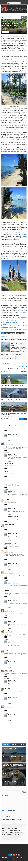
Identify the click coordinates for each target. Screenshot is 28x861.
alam (11, 826)
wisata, (6, 29)
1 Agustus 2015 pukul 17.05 (9, 611)
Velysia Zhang (8, 670)
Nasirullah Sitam (12, 434)
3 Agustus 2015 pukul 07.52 (13, 534)
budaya (3, 403)
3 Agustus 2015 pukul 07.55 (13, 564)
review (19, 834)
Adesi (5, 706)
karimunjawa (4, 375)
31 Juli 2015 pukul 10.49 (13, 455)
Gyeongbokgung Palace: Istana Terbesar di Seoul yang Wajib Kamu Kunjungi (13, 414)
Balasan (7, 433)
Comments (22, 744)
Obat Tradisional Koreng (10, 472)
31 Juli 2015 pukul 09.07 (9, 465)
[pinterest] (15, 1)
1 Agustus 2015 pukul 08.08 (9, 573)
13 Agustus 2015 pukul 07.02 (9, 689)
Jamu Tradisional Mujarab (11, 516)
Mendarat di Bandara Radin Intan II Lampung (11, 399)
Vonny (6, 610)
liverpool (17, 832)
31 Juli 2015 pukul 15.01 (9, 526)
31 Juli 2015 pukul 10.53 (9, 473)
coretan (4, 828)
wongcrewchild (8, 551)
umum (11, 839)
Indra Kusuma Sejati (9, 443)
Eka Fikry (6, 650)
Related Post (4, 371)
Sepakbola (16, 836)
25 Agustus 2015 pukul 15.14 (13, 716)
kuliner (11, 832)
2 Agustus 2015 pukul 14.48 (9, 651)
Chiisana (6, 499)
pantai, (3, 29)
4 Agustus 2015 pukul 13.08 (9, 671)
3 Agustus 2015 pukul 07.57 (13, 601)
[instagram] (17, 1)
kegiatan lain (4, 389)
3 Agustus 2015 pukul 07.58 (13, 622)
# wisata (22, 333)
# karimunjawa (12, 333)
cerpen (19, 826)
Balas (5, 430)
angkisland (7, 688)
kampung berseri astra (7, 830)
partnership (9, 834)
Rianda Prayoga (8, 631)
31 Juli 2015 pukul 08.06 (9, 444)
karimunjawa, (22, 28)
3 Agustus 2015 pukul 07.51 (13, 492)
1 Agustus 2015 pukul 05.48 (9, 552)
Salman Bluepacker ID (10, 425)
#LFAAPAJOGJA (5, 826)
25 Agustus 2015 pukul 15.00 (9, 707)
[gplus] (13, 1)
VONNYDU (6, 615)
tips (8, 839)
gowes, (18, 28)
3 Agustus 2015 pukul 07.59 (13, 642)
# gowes (6, 333)
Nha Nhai (6, 590)
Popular (5, 744)
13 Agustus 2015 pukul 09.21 (13, 681)
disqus (25, 419)
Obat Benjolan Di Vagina (10, 464)
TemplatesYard (13, 857)
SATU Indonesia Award (7, 836)
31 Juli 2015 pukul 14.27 (9, 518)
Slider (3, 839)
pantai (3, 834)
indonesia (14, 828)
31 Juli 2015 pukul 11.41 (9, 481)
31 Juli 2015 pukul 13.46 (9, 500)
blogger (21, 419)
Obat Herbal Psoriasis (10, 543)
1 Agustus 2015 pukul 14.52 (9, 591)
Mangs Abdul (7, 572)
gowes (9, 828)
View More (25, 371)
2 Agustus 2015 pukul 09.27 (9, 632)
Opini (22, 832)
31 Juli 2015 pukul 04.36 (9, 427)
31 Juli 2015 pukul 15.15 (9, 544)
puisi (15, 834)
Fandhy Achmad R (9, 524)
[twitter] (12, 1)
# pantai (17, 333)
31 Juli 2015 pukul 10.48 (13, 436)
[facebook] (10, 1)
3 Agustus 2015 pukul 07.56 (13, 583)
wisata (15, 839)
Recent (14, 744)
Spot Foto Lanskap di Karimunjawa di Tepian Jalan (12, 385)
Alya (5, 479)
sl (20, 836)
